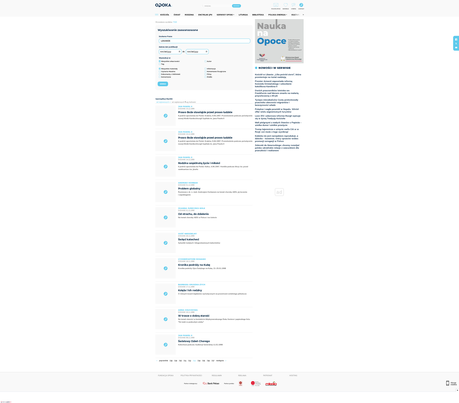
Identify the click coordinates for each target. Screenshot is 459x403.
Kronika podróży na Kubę (194, 264)
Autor (209, 61)
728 (170, 361)
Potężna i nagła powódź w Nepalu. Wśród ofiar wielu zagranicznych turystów (277, 110)
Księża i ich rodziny (190, 290)
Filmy (209, 74)
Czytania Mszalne (168, 71)
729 (175, 361)
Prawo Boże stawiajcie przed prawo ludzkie (205, 112)
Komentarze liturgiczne (216, 71)
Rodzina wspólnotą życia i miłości (199, 163)
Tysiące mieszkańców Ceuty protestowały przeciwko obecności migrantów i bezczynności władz (276, 102)
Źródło (209, 77)
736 (208, 361)
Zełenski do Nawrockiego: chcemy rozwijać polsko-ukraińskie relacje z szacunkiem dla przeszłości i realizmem (277, 148)
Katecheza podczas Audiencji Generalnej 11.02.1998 (200, 345)
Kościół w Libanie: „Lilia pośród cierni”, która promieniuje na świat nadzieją (278, 75)
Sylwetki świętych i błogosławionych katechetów (199, 243)
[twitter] (456, 43)
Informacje (211, 69)
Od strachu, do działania (193, 213)
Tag (162, 64)
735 (203, 361)
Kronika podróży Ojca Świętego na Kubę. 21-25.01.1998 (202, 268)
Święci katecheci (188, 239)
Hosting (293, 375)
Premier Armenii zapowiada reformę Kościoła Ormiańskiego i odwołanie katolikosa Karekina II (273, 84)
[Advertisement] (229, 397)
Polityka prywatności (191, 375)
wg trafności (191, 102)
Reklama (242, 375)
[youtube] (456, 47)
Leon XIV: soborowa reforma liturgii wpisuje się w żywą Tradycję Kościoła (278, 117)
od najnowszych (162, 102)
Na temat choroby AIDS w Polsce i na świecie (197, 217)
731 (184, 361)
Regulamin (217, 375)
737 (212, 361)
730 (180, 361)
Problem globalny (189, 188)
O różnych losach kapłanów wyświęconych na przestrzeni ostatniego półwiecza (212, 294)
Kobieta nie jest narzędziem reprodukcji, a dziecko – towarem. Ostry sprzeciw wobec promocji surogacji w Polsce (276, 138)
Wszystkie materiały (169, 69)
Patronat (267, 375)
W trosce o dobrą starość (193, 315)
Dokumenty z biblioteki (170, 74)
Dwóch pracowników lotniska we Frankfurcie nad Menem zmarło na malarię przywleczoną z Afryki (277, 93)
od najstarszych (178, 102)
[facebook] (456, 39)
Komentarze (166, 77)
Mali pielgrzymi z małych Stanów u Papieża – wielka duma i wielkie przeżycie (278, 123)
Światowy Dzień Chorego (194, 341)
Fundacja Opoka (165, 375)
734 (198, 361)
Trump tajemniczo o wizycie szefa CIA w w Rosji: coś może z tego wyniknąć (277, 130)
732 (189, 361)
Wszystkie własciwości (170, 61)
